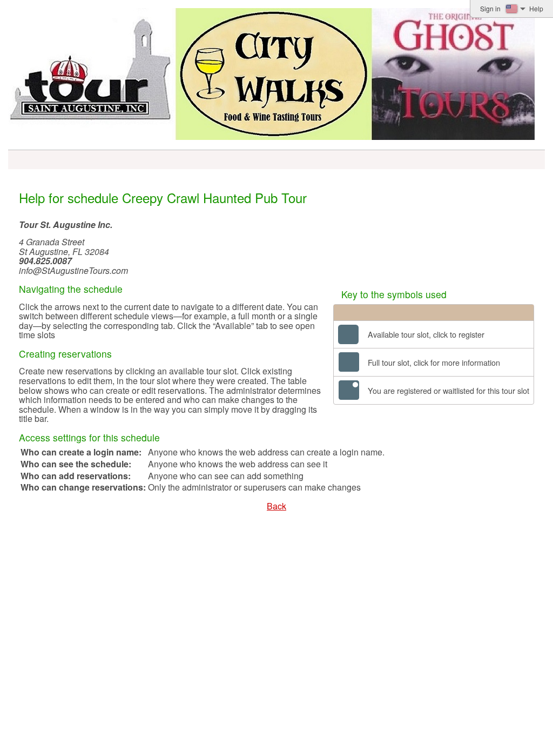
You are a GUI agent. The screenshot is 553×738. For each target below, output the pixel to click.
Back (276, 506)
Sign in (490, 8)
